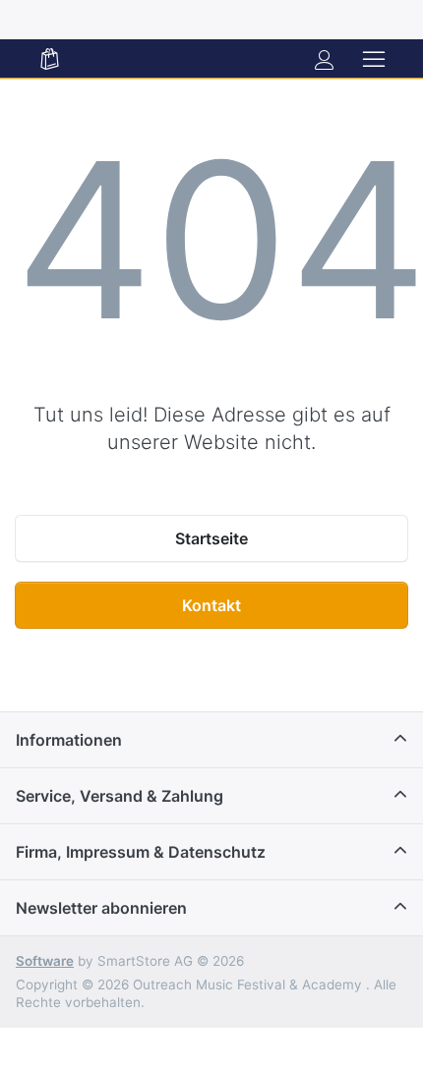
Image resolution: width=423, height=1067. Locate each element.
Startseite (211, 538)
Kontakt (211, 605)
